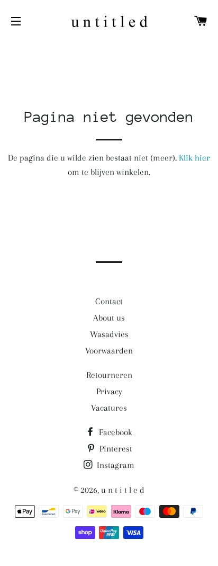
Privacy (109, 391)
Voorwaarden (109, 351)
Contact (109, 301)
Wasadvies (109, 334)
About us (109, 318)
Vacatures (109, 408)
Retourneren (109, 375)
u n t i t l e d (122, 490)
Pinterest (114, 449)
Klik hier (194, 158)
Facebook (114, 432)
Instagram (114, 465)
